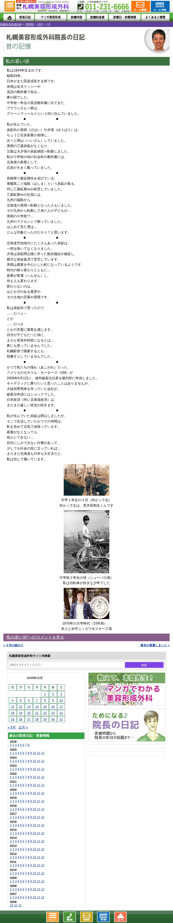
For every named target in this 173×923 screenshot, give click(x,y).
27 (29, 719)
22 (45, 713)
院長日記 (25, 17)
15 (45, 706)
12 (20, 706)
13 (29, 706)
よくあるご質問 (155, 17)
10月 (40, 24)
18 (12, 713)
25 (12, 719)
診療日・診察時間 (125, 17)
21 (37, 713)
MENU (9, 6)
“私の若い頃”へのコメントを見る (34, 637)
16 (53, 706)
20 (29, 713)
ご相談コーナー (140, 6)
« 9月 (12, 727)
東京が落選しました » (155, 645)
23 (53, 713)
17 (61, 706)
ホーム (9, 17)
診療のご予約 (160, 6)
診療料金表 (97, 17)
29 (45, 719)
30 (53, 719)
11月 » (23, 727)
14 (37, 706)
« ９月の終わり (13, 645)
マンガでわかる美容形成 (51, 17)
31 (61, 719)
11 (12, 706)
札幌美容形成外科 (11, 24)
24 (61, 713)
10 (61, 700)
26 (20, 719)
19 (20, 713)
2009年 (29, 24)
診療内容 (76, 17)
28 (37, 719)
